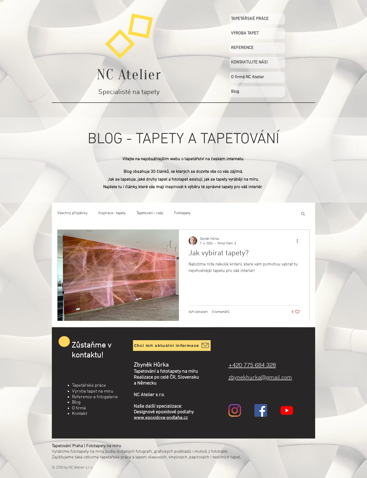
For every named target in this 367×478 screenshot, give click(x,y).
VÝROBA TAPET (245, 33)
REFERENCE (242, 48)
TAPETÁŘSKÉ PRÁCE (250, 18)
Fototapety (182, 213)
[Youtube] (286, 410)
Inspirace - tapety (112, 213)
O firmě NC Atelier (247, 77)
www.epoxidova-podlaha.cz (161, 418)
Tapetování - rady (149, 213)
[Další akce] (299, 241)
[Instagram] (234, 410)
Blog (235, 91)
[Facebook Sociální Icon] (260, 410)
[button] (302, 214)
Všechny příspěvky (72, 213)
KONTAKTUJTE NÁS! (249, 62)
